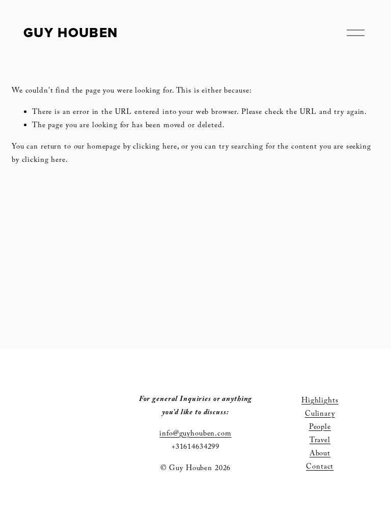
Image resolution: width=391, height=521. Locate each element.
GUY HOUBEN (70, 32)
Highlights (320, 401)
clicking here (155, 147)
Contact (319, 467)
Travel (320, 441)
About (320, 454)
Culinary (320, 415)
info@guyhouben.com (195, 434)
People (320, 428)
